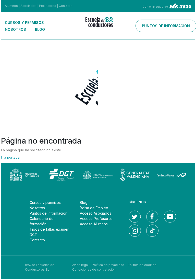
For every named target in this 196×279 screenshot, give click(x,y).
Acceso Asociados (95, 213)
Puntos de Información (48, 213)
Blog (40, 29)
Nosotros (15, 29)
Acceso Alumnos (94, 224)
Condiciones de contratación (94, 269)
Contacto (65, 6)
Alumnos (11, 6)
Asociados (28, 6)
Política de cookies (142, 265)
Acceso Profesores (96, 218)
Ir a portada (10, 157)
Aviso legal (80, 265)
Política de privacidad (108, 265)
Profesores (47, 6)
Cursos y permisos (24, 22)
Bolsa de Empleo (94, 208)
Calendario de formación (42, 221)
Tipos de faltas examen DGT (49, 232)
